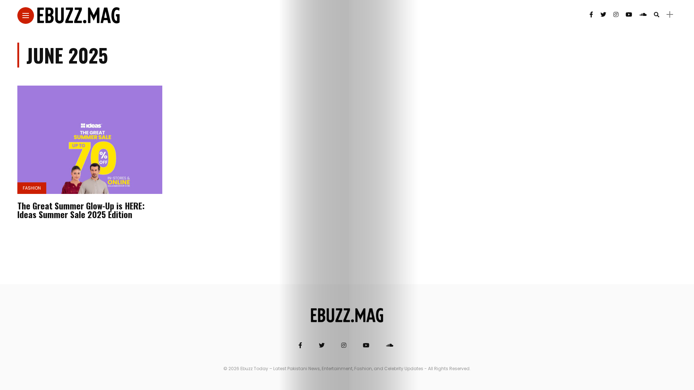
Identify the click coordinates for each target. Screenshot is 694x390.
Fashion (32, 188)
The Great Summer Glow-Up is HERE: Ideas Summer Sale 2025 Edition (81, 210)
